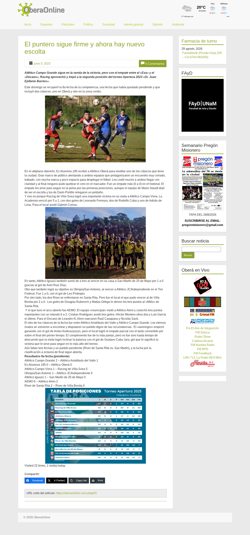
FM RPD (202, 349)
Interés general (133, 24)
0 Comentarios (154, 63)
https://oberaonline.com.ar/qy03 (76, 493)
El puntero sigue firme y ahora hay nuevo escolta (85, 47)
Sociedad (108, 24)
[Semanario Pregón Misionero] (203, 183)
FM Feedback (203, 353)
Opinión (157, 24)
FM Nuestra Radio (202, 344)
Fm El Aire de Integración (202, 328)
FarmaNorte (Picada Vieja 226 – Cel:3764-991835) (202, 55)
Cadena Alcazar (202, 340)
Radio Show (203, 336)
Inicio (27, 24)
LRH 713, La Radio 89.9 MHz (202, 357)
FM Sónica (202, 332)
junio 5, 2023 (42, 63)
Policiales (67, 24)
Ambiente (178, 24)
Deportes (46, 24)
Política (88, 24)
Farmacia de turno (199, 41)
